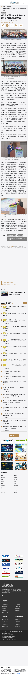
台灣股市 (3, 477)
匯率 (15, 483)
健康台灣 (20, 235)
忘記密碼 (5, 626)
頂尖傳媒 (4, 20)
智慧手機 (16, 486)
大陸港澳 (18, 610)
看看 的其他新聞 (7, 282)
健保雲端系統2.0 (12, 235)
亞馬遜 (15, 477)
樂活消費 (18, 606)
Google (16, 490)
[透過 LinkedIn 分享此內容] (16, 25)
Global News (6, 613)
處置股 (2, 481)
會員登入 (5, 624)
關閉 (18, 673)
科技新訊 (9, 7)
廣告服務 (18, 624)
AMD (15, 479)
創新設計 (5, 606)
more (25, 303)
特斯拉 (15, 492)
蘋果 (2, 488)
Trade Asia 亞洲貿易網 (10, 639)
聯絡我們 (18, 626)
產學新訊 (18, 608)
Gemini (3, 492)
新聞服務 (18, 622)
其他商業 (5, 610)
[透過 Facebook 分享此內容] (3, 25)
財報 (15, 481)
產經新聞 (3, 486)
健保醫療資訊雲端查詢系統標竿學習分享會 (16, 238)
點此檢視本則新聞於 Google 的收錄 (9, 284)
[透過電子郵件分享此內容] (21, 25)
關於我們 (18, 619)
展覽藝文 (5, 608)
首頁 (4, 7)
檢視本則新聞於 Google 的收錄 (7, 22)
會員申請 (5, 622)
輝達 (2, 475)
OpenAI (16, 488)
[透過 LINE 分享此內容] (7, 25)
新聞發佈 (5, 619)
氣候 (2, 483)
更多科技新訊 (13, 435)
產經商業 (5, 604)
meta (2, 490)
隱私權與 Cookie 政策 (6, 671)
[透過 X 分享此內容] (12, 25)
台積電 (15, 475)
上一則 (4, 289)
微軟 (2, 479)
